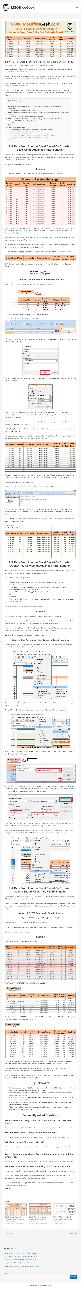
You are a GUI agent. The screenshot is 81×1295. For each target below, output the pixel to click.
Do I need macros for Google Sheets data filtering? (25, 131)
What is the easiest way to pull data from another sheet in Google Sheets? (31, 129)
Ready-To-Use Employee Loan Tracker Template (20, 1253)
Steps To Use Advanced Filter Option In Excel (23, 110)
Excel (8, 65)
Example (12, 108)
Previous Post (8, 1233)
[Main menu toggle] (77, 7)
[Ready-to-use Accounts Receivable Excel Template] (16, 1209)
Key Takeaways (12, 125)
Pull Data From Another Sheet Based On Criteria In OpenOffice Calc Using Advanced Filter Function (38, 112)
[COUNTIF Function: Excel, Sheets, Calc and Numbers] (64, 1209)
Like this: (13, 139)
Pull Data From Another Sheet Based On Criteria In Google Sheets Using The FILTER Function (36, 119)
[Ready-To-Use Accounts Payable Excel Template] (40, 1209)
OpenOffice (32, 65)
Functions (14, 65)
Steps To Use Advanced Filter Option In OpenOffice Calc (27, 116)
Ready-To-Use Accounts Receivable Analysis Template (22, 1266)
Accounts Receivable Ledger (52, 174)
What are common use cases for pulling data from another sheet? (29, 137)
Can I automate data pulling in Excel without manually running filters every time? (33, 135)
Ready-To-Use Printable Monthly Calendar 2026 (20, 1260)
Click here (8, 616)
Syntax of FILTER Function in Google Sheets (22, 121)
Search (6, 1273)
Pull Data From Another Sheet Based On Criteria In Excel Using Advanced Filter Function (34, 106)
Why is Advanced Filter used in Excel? (21, 133)
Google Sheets (23, 65)
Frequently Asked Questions (16, 127)
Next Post (74, 1233)
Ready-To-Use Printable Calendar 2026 (17, 1263)
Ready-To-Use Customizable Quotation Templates (21, 1256)
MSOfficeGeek (23, 7)
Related (13, 141)
